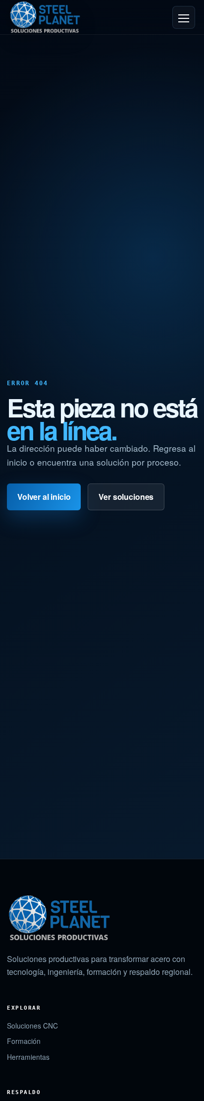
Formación (24, 1041)
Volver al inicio (43, 496)
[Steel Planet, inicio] (45, 16)
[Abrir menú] (183, 17)
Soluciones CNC (32, 1026)
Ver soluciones (126, 496)
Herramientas (28, 1057)
